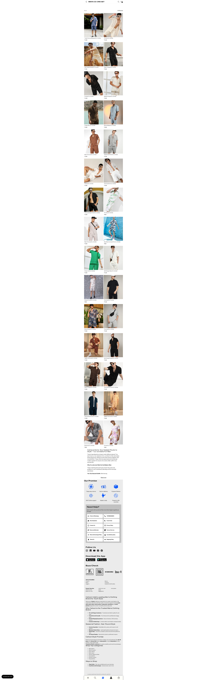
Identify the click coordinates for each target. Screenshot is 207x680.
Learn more (111, 665)
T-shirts (87, 581)
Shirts (87, 582)
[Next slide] (102, 25)
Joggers (87, 583)
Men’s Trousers (92, 650)
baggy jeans (101, 591)
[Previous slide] (85, 25)
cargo (99, 589)
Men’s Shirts (91, 648)
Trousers (107, 582)
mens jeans (113, 588)
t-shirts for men (102, 588)
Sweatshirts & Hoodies (110, 583)
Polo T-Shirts (92, 651)
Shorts (106, 581)
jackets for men (89, 591)
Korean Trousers (92, 657)
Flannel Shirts (92, 658)
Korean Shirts (92, 656)
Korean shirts (107, 615)
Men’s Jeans (91, 653)
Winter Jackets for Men (94, 654)
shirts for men (89, 589)
